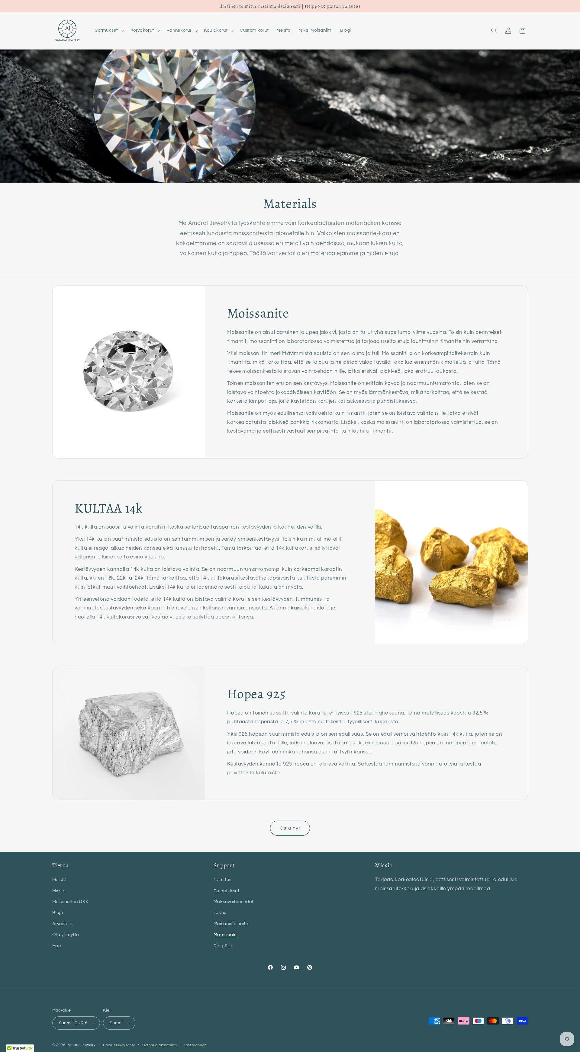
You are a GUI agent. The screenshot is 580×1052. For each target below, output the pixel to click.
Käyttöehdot (194, 1045)
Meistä (59, 880)
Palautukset (227, 891)
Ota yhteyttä (65, 934)
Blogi (57, 912)
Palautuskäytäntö (119, 1045)
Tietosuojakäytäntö (159, 1045)
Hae (56, 946)
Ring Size (224, 946)
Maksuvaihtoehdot (233, 902)
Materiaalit (225, 934)
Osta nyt (290, 828)
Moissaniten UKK (70, 902)
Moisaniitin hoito (231, 924)
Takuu (220, 912)
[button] (109, 30)
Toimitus (222, 880)
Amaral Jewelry (81, 1045)
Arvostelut (63, 924)
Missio (59, 891)
